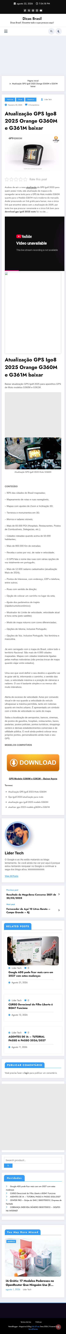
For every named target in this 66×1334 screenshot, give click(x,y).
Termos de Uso (26, 1315)
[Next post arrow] (59, 910)
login (26, 1072)
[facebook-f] (25, 10)
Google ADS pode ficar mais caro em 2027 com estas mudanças (30, 974)
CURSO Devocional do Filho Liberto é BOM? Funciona (32, 1193)
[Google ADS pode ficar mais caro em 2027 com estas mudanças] (33, 950)
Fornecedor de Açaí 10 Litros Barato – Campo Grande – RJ (28, 910)
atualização (31, 187)
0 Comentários (34, 105)
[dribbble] (33, 10)
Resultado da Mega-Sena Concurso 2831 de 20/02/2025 (31, 896)
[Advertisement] (33, 55)
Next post (10, 904)
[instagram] (37, 10)
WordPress (36, 1320)
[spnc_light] (58, 31)
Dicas (20, 99)
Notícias (10, 99)
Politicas (38, 1315)
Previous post (12, 890)
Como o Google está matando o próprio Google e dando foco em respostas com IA (33, 1276)
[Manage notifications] (58, 1326)
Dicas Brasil (32, 18)
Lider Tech (48, 99)
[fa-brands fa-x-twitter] (29, 10)
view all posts (11, 876)
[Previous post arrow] (59, 894)
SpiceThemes (33, 1322)
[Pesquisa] (51, 31)
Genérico (30, 99)
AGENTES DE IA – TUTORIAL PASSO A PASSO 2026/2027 (35, 1196)
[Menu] (5, 31)
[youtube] (41, 10)
